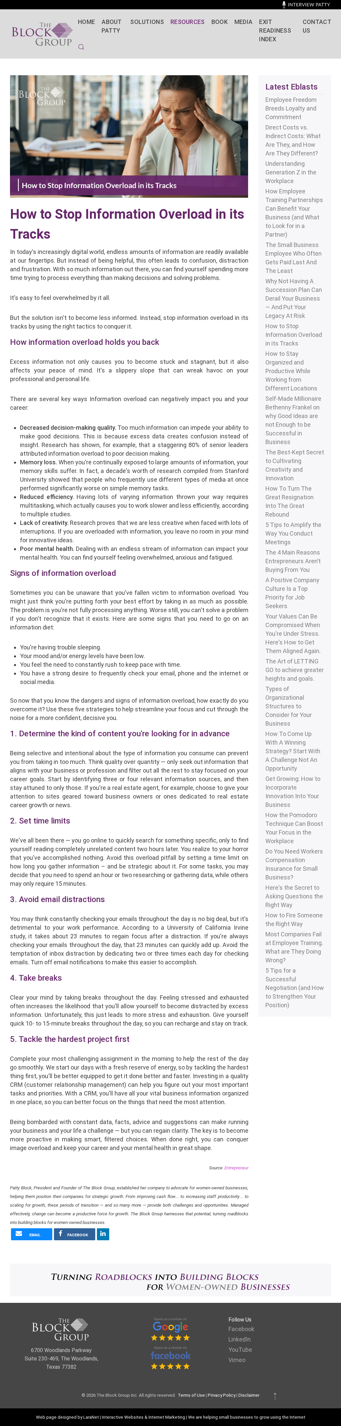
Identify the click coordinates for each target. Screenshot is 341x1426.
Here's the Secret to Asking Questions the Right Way (294, 896)
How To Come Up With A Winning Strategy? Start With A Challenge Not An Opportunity (292, 751)
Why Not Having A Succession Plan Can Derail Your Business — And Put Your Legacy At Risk (293, 298)
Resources (187, 21)
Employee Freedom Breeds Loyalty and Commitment (291, 108)
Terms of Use (191, 1395)
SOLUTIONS (147, 21)
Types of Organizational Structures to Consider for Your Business (288, 706)
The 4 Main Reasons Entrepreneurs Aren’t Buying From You (293, 561)
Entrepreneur (236, 1167)
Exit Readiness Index (275, 30)
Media (243, 21)
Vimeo (236, 1359)
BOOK (219, 21)
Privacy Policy (221, 1395)
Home (86, 21)
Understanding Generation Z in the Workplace (290, 172)
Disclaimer (248, 1395)
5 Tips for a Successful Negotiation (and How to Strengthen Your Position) (294, 988)
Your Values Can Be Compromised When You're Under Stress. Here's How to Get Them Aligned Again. (293, 633)
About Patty (112, 26)
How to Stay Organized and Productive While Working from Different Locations (291, 371)
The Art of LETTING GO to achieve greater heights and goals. (294, 670)
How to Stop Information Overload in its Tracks (293, 335)
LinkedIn (239, 1339)
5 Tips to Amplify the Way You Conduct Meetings (293, 533)
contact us (317, 26)
